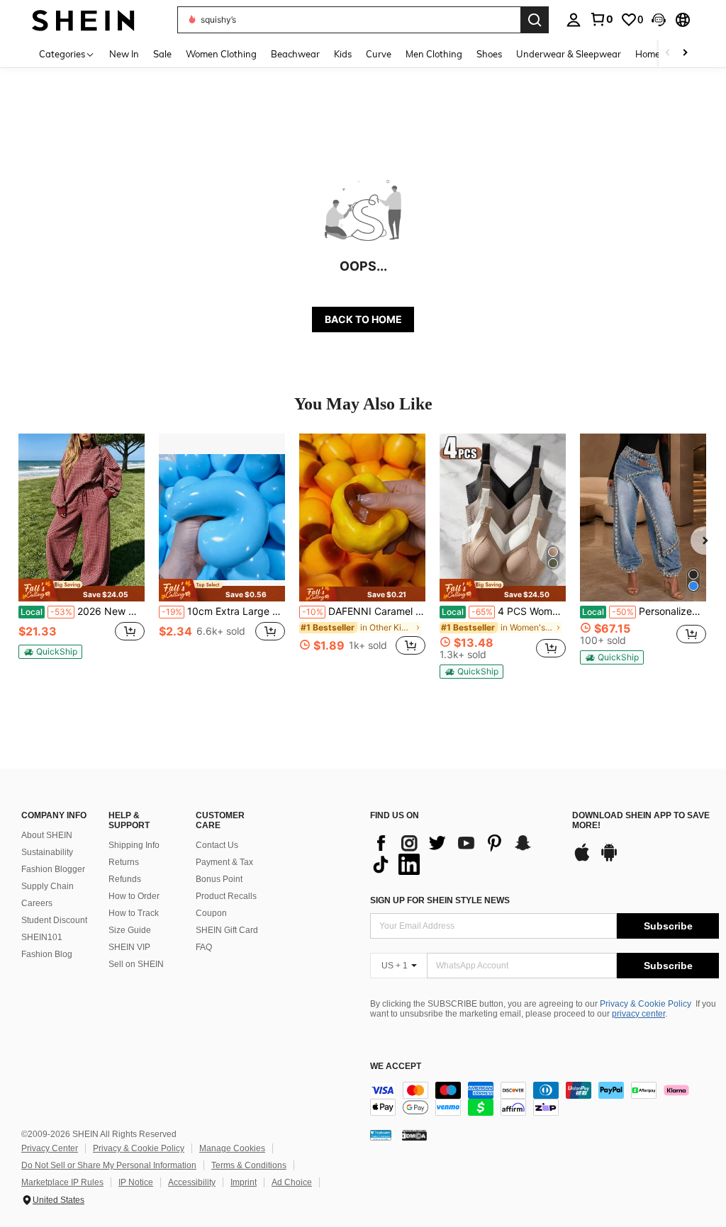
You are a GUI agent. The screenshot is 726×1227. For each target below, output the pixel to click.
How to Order (134, 896)
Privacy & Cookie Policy (645, 1004)
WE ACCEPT (395, 1066)
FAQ (204, 947)
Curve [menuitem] (378, 54)
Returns (123, 862)
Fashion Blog (46, 954)
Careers (36, 903)
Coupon (211, 913)
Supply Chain (47, 886)
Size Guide (129, 930)
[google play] (609, 859)
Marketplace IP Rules (62, 1182)
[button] (658, 19)
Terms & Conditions (248, 1165)
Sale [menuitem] (162, 54)
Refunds (124, 879)
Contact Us (217, 845)
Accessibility (192, 1182)
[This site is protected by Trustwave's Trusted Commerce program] (380, 1135)
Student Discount (54, 920)
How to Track (133, 913)
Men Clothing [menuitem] (434, 54)
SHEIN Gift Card (227, 930)
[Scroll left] (668, 53)
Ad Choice (292, 1182)
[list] (464, 853)
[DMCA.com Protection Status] (414, 1135)
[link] (601, 19)
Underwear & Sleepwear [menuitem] (568, 54)
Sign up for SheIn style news (440, 900)
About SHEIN (46, 835)
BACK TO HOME (363, 319)
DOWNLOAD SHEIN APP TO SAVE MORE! (641, 820)
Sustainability (47, 852)
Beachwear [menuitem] (295, 54)
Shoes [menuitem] (489, 54)
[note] (81, 590)
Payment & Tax (224, 862)
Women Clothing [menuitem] (221, 54)
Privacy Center (49, 1148)
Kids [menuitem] (343, 54)
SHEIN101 (41, 937)
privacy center (638, 1014)
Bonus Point (219, 879)
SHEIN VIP (129, 947)
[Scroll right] (685, 53)
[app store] (582, 859)
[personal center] (573, 19)
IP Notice (135, 1182)
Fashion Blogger (53, 869)
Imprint (243, 1182)
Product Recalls (226, 896)
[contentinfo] (544, 1099)
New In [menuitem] (124, 54)
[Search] (534, 19)
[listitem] (81, 552)
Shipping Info (134, 845)
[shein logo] (83, 19)
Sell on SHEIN (136, 964)
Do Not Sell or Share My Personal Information (108, 1165)
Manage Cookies (232, 1148)
